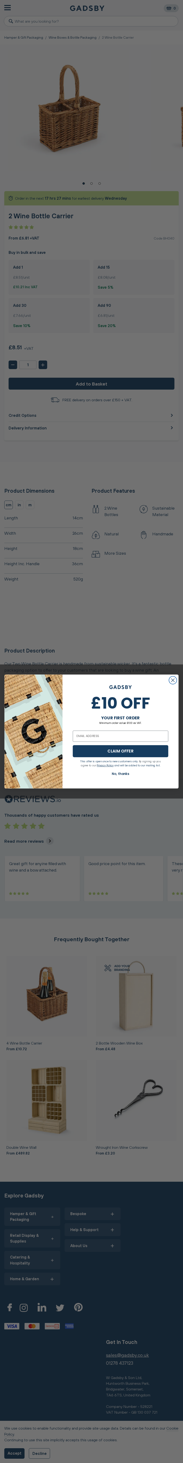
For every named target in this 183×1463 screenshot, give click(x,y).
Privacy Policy (105, 765)
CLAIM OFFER (120, 751)
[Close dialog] (173, 680)
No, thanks (120, 773)
